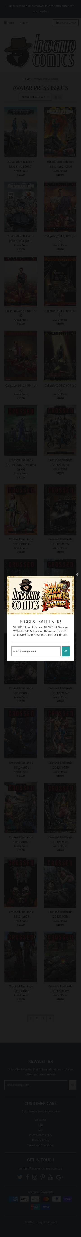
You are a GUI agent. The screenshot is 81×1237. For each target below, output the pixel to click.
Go (66, 651)
